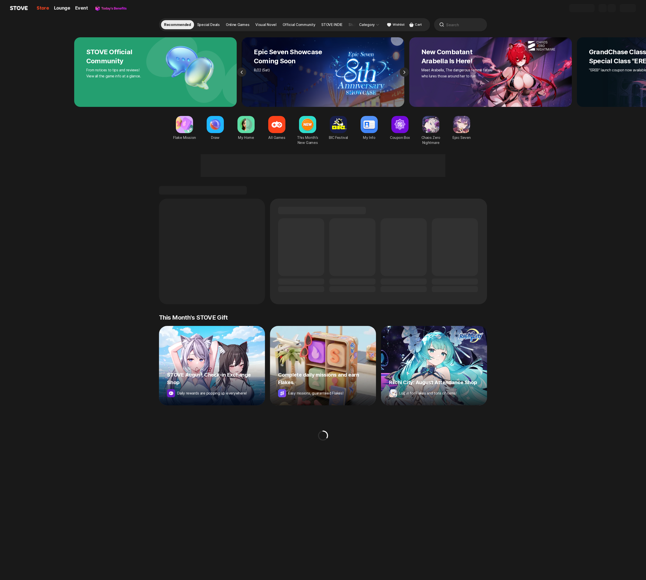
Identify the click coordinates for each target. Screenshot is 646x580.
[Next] (404, 72)
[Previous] (241, 72)
